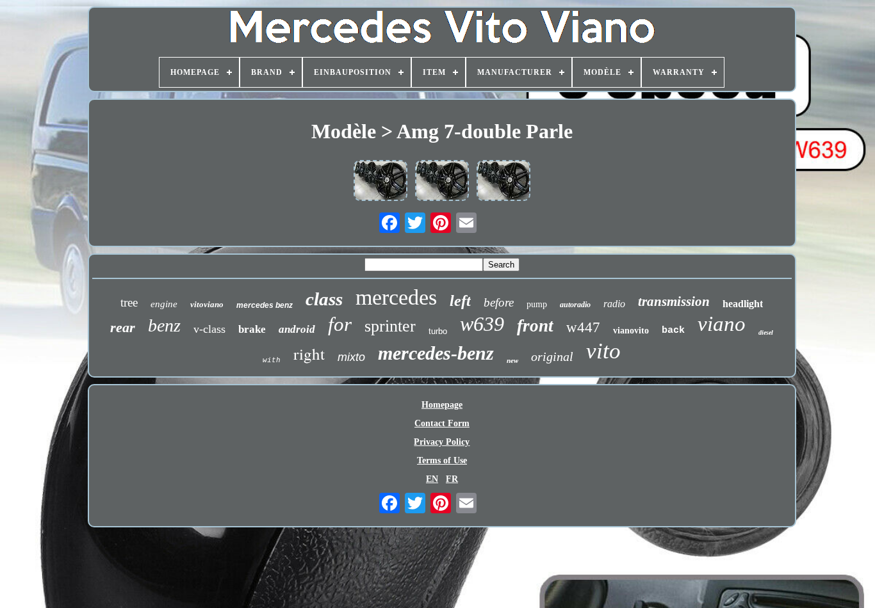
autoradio (575, 304)
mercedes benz (264, 305)
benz (164, 325)
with (272, 360)
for (340, 324)
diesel (765, 332)
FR (452, 479)
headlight (743, 303)
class (324, 299)
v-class (209, 329)
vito (603, 351)
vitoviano (207, 304)
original (552, 356)
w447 (583, 327)
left (460, 300)
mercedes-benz (436, 353)
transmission (674, 301)
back (673, 330)
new (512, 360)
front (535, 325)
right (309, 353)
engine (164, 304)
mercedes (396, 297)
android (297, 329)
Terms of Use (442, 460)
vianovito (631, 330)
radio (614, 303)
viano (722, 323)
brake (252, 329)
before (499, 302)
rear (122, 327)
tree (129, 302)
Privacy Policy (442, 442)
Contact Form (442, 423)
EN (432, 479)
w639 (482, 323)
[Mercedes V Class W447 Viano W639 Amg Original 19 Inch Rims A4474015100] (380, 181)
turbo (438, 331)
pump (537, 304)
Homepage (441, 405)
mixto (351, 357)
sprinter (390, 326)
